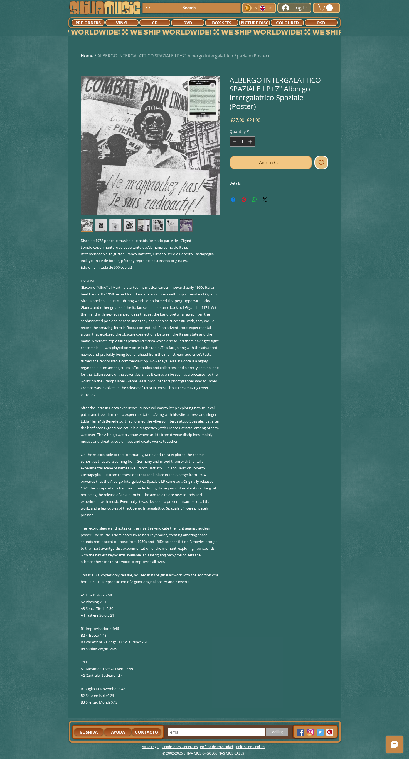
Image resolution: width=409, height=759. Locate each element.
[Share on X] (265, 199)
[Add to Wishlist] (321, 162)
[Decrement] (233, 141)
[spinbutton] (242, 141)
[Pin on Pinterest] (243, 199)
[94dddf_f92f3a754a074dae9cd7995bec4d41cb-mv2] (310, 732)
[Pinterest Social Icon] (329, 732)
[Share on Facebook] (233, 199)
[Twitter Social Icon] (320, 732)
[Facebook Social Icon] (300, 732)
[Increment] (250, 141)
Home (87, 56)
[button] (326, 7)
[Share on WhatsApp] (254, 199)
